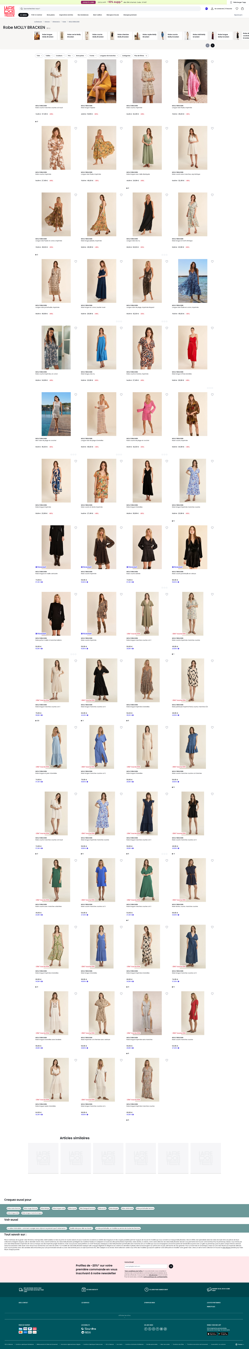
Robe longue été (13, 1213)
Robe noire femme (13, 1208)
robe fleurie (226, 1248)
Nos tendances (83, 15)
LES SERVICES (85, 1302)
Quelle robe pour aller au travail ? (81, 1228)
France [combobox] (240, 1344)
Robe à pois (72, 1208)
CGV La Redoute (9, 1344)
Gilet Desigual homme (87, 1208)
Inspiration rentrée (66, 15)
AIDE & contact (23, 1302)
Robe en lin (102, 1208)
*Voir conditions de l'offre (133, 1271)
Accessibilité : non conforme (218, 1344)
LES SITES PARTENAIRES (214, 1302)
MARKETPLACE (211, 1306)
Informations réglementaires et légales (71, 1344)
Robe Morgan (113, 1208)
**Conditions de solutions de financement (197, 1344)
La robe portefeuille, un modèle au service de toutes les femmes (118, 1228)
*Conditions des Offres (178, 1344)
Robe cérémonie (127, 1208)
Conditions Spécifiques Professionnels (93, 1344)
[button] (242, 8)
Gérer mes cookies (165, 1344)
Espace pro (238, 15)
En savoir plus (225, 1330)
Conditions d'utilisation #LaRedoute (134, 1344)
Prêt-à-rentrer (36, 15)
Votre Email (129, 1262)
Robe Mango (45, 1208)
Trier (38, 56)
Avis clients (119, 1344)
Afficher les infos (125, 1315)
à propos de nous (149, 1302)
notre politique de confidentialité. (155, 1277)
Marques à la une (113, 15)
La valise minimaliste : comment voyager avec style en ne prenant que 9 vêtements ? (36, 1228)
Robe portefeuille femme (145, 1208)
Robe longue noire (59, 1208)
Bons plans (51, 15)
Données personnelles (152, 1344)
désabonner (153, 1275)
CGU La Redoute (110, 1344)
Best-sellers (97, 15)
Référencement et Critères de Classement (47, 1344)
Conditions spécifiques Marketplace (25, 1344)
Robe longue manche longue (32, 1213)
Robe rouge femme (30, 1208)
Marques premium (130, 15)
